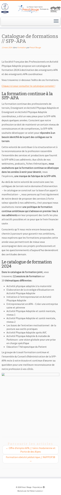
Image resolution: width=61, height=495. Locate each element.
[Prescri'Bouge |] (30, 8)
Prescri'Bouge (35, 47)
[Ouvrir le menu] (56, 21)
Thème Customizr (36, 491)
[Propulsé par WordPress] (44, 486)
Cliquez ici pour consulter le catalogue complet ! (28, 86)
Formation (21, 47)
